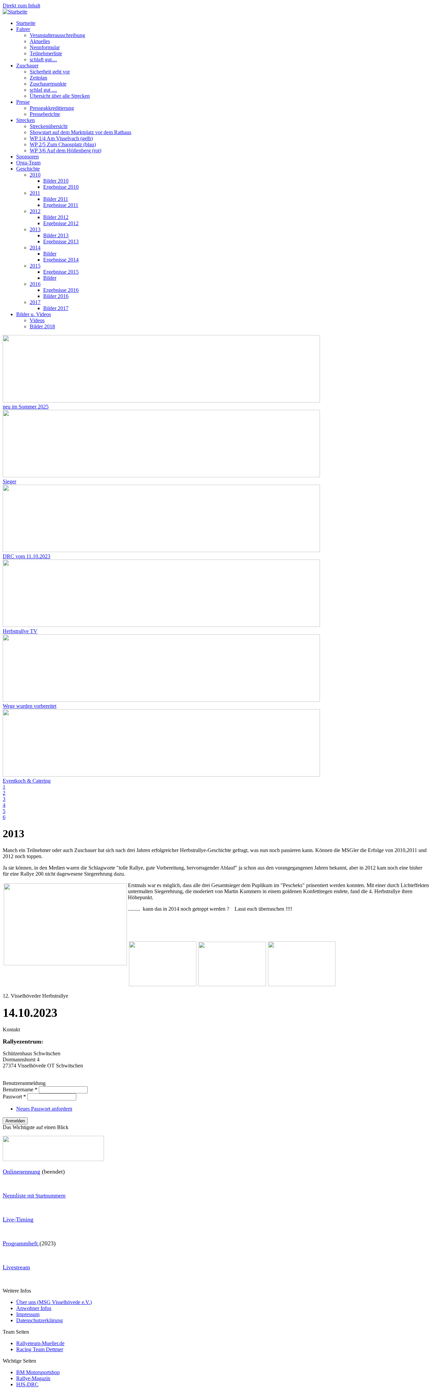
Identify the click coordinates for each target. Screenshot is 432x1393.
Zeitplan (38, 78)
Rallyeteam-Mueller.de (40, 1343)
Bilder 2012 (56, 217)
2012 (35, 211)
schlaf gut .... (43, 90)
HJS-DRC (27, 1384)
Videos (37, 320)
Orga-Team (28, 162)
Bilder (49, 253)
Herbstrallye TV (20, 631)
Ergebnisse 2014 (61, 260)
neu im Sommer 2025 (26, 407)
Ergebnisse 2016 (61, 290)
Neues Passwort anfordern (44, 1109)
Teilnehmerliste (46, 53)
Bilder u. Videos (33, 314)
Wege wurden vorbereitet (29, 706)
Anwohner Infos (33, 1308)
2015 (35, 266)
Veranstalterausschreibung (57, 35)
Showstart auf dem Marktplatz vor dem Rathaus (80, 132)
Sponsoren (27, 156)
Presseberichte (45, 114)
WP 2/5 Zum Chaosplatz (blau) (63, 144)
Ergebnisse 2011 (60, 205)
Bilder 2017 (56, 308)
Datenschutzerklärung (39, 1320)
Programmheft (21, 1243)
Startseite (25, 23)
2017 (35, 302)
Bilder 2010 (56, 181)
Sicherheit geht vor (50, 71)
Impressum (27, 1314)
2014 (35, 247)
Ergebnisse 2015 (61, 272)
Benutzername (20, 1089)
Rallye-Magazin (33, 1378)
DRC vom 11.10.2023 (26, 556)
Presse (23, 102)
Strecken (25, 120)
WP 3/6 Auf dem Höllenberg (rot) (65, 150)
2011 (35, 193)
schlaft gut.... (43, 59)
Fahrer (23, 29)
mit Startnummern (34, 1196)
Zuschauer (27, 65)
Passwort (14, 1096)
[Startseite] (15, 11)
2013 (35, 229)
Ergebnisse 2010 (61, 187)
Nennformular (45, 47)
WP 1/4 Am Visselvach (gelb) (61, 138)
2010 (35, 175)
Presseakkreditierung (52, 108)
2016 (35, 284)
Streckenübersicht (49, 126)
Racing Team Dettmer (39, 1349)
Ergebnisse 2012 (61, 223)
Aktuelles (40, 41)
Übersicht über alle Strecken (60, 96)
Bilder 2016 (56, 296)
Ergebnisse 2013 (61, 241)
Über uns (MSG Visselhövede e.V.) (54, 1302)
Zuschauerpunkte (48, 84)
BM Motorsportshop (38, 1372)
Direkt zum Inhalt (21, 5)
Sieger (9, 481)
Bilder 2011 (55, 199)
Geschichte (28, 169)
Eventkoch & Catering (27, 781)
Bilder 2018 (42, 326)
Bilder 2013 (56, 235)
